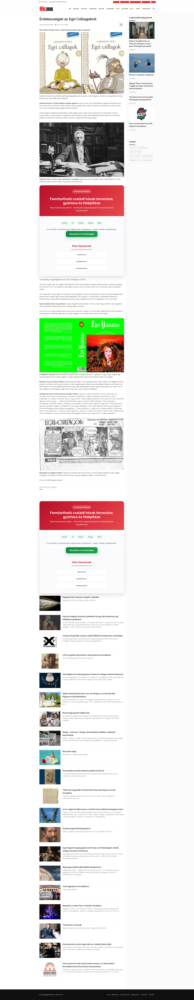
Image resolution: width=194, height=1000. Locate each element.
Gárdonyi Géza (135, 160)
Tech (118, 9)
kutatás (133, 147)
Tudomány (110, 9)
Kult (132, 9)
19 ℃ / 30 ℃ (44, 2)
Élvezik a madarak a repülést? (141, 75)
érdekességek (147, 156)
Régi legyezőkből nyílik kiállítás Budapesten (82, 867)
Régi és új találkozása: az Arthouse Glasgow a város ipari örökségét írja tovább (140, 43)
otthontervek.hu (81, 268)
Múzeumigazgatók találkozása (76, 713)
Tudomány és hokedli (72, 925)
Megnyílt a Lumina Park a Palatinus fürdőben (82, 906)
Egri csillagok (135, 156)
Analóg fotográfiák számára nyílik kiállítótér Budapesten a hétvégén (93, 636)
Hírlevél (151, 995)
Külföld (84, 9)
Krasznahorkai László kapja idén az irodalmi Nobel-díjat (87, 944)
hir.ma (46, 995)
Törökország (142, 147)
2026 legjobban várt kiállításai (76, 886)
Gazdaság (93, 9)
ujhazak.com (81, 254)
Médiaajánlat (135, 995)
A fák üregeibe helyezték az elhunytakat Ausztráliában (87, 655)
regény (139, 152)
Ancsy (46, 25)
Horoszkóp (146, 9)
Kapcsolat (144, 995)
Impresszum (115, 995)
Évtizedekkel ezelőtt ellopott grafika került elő (83, 771)
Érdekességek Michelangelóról (76, 828)
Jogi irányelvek (125, 995)
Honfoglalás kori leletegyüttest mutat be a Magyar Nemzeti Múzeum (93, 674)
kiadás (132, 152)
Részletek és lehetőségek (82, 234)
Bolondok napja (69, 751)
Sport (138, 9)
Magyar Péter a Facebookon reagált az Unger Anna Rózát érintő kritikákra (141, 86)
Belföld (76, 9)
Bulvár (101, 9)
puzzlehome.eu (81, 261)
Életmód (125, 9)
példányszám (147, 160)
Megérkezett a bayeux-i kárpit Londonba (81, 597)
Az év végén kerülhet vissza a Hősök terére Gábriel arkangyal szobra (93, 809)
